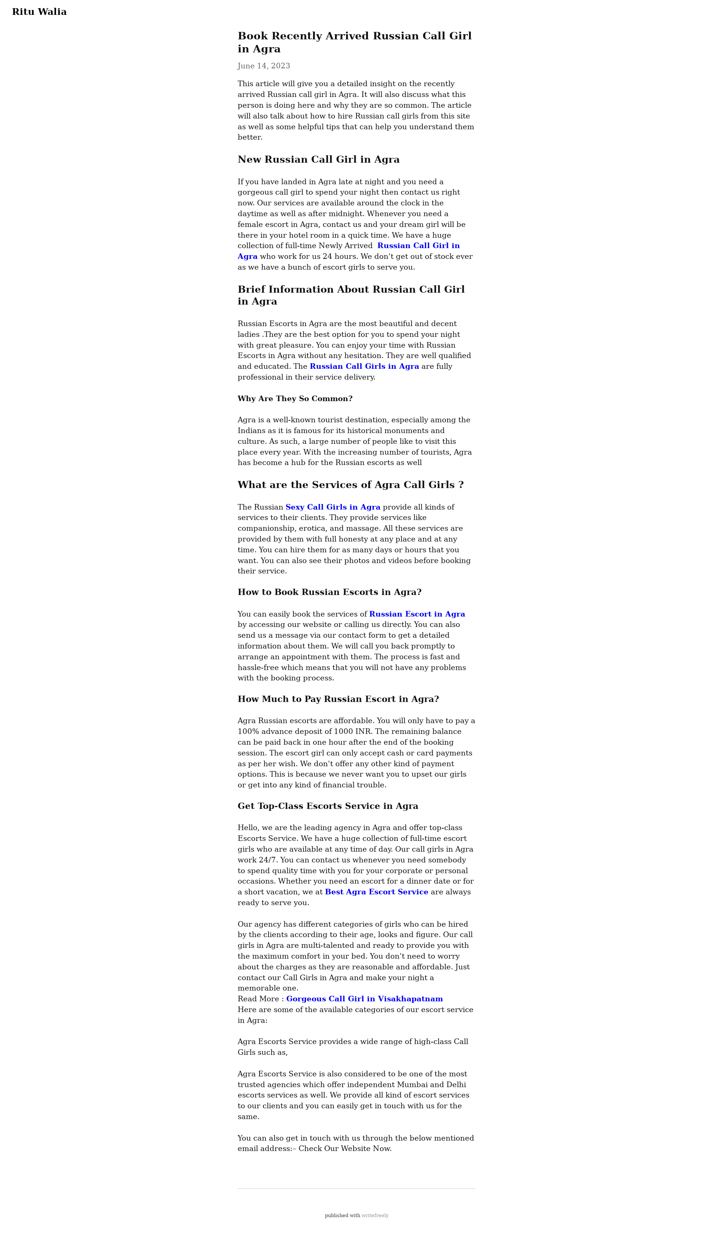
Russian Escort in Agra (417, 613)
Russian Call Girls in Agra (364, 366)
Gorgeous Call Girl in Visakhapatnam (364, 998)
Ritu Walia (39, 11)
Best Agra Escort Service (377, 891)
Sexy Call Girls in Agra (333, 507)
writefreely (375, 1215)
